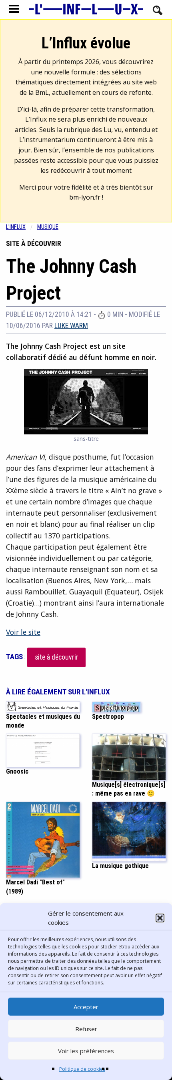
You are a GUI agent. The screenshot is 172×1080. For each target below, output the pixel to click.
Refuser (86, 1029)
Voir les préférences (86, 1051)
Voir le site (23, 632)
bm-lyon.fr (84, 197)
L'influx (16, 227)
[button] (160, 918)
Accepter (86, 1007)
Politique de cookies (82, 1069)
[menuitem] (21, 227)
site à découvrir (56, 657)
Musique (47, 227)
